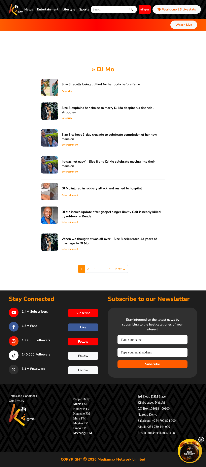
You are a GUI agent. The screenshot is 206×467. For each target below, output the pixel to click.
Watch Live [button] (183, 25)
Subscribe (152, 364)
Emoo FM (79, 428)
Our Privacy (16, 401)
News (28, 9)
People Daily (81, 399)
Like (83, 327)
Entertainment (47, 9)
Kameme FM (81, 413)
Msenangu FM (82, 433)
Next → (120, 269)
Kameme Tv (81, 409)
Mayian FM (80, 423)
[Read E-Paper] (190, 451)
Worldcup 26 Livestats (178, 9)
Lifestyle (68, 9)
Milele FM (80, 404)
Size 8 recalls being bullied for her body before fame (101, 84)
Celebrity (67, 91)
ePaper (144, 9)
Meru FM (79, 418)
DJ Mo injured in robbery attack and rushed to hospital (102, 188)
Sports (84, 9)
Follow (83, 341)
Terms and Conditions (23, 396)
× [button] (201, 440)
